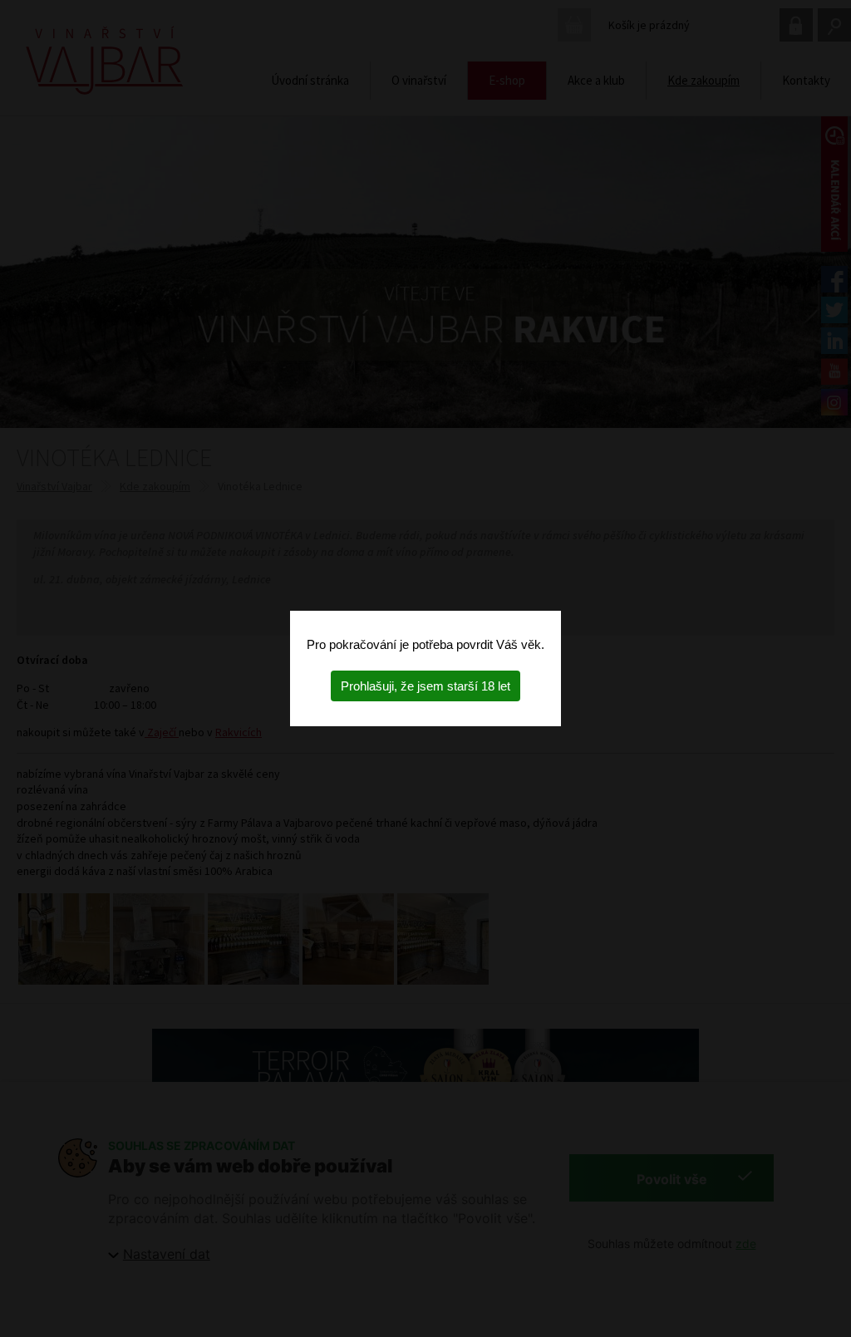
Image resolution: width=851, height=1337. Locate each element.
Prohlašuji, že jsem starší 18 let (425, 686)
